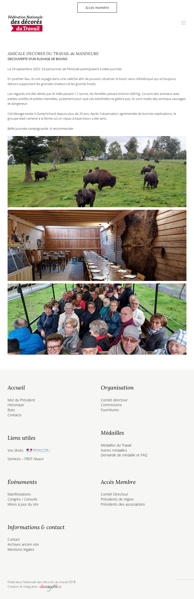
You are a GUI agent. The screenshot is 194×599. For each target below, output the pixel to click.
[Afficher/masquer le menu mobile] (183, 22)
